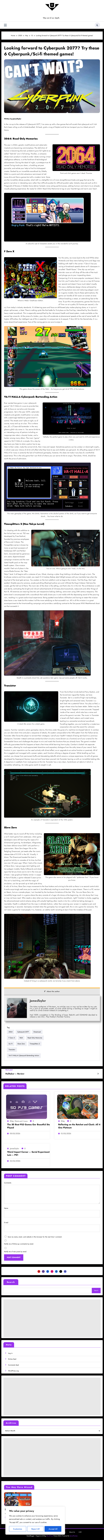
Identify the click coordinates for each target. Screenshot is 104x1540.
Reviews (23, 1495)
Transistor (12, 1049)
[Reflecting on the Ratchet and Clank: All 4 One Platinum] (77, 1106)
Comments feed (13, 1365)
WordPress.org (13, 1371)
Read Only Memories (35, 1038)
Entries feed (12, 1359)
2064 (10, 1032)
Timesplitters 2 (35, 1044)
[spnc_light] (97, 25)
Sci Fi (11, 1044)
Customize (17, 1529)
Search (11, 1282)
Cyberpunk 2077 (23, 1032)
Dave (17, 1121)
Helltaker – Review (14, 1073)
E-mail (6, 1222)
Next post (9, 1070)
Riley (12, 1121)
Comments (7, 1183)
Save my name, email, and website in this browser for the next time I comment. (35, 1237)
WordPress (49, 1536)
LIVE (80, 1532)
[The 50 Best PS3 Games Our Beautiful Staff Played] (26, 1106)
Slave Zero (21, 1044)
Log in (10, 1353)
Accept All (53, 1529)
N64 (21, 1038)
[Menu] (5, 25)
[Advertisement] (52, 1318)
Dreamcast (37, 1032)
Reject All (35, 1529)
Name (6, 1208)
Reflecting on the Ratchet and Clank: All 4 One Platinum (79, 1126)
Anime (8, 1495)
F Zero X (12, 1038)
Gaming (15, 1495)
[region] (35, 1520)
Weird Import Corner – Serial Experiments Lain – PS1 (29, 1153)
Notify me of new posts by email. (15, 1251)
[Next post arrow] (98, 1073)
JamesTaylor (17, 119)
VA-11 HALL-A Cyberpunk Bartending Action (24, 1055)
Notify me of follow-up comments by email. (19, 1244)
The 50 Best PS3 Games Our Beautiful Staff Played (29, 1126)
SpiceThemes (73, 1536)
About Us (72, 1532)
